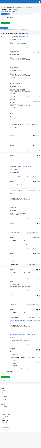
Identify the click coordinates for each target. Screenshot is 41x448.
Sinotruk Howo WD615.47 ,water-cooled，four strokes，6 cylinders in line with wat (25, 124)
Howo (11, 294)
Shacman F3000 (13, 207)
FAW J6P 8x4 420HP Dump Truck (16, 134)
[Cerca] (40, 5)
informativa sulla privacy (15, 29)
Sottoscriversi (3, 27)
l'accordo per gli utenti (23, 29)
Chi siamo (2, 390)
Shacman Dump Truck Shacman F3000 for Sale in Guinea (20, 166)
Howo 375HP (12, 222)
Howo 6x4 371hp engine (14, 51)
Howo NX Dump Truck (14, 144)
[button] (39, 1)
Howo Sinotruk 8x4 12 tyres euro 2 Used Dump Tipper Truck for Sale (22, 334)
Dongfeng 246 (12, 360)
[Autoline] (1, 7)
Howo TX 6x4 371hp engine (15, 83)
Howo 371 (11, 113)
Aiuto (2, 392)
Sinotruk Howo (12, 193)
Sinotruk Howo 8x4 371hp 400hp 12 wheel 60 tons (19, 36)
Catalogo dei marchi (4, 418)
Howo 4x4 (11, 281)
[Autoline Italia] (6, 1)
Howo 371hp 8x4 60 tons (14, 67)
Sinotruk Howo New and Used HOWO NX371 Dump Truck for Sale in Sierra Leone (25, 320)
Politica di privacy (4, 412)
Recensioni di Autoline (4, 416)
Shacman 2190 (12, 348)
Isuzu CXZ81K (12, 99)
